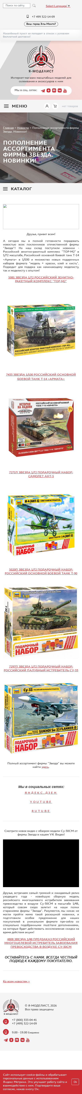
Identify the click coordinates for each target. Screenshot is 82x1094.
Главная (8, 127)
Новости (23, 127)
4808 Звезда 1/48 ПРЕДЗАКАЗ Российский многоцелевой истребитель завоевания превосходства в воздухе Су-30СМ (41, 942)
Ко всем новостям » (16, 981)
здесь (45, 766)
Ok (75, 1081)
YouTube (41, 801)
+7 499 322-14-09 (43, 16)
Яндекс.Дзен (41, 792)
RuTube (41, 811)
